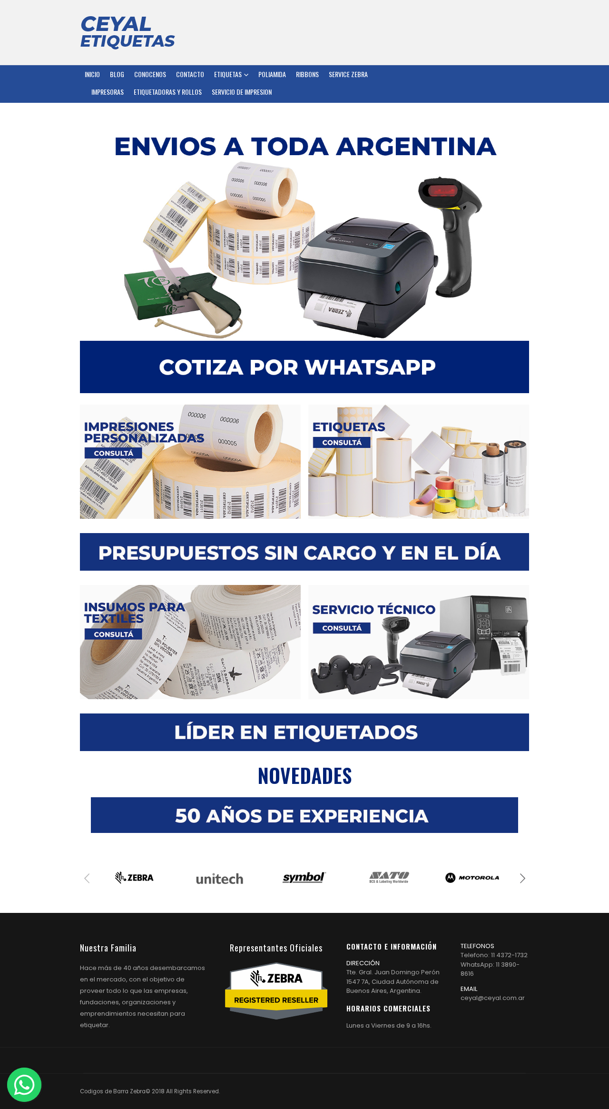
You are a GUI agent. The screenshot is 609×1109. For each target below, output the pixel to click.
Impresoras (107, 92)
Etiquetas (228, 74)
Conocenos (150, 74)
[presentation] (87, 878)
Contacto (190, 74)
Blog (117, 74)
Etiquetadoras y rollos (168, 92)
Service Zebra (348, 74)
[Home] (127, 32)
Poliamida (272, 74)
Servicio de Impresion (242, 92)
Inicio (92, 74)
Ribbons (307, 74)
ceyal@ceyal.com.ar (493, 997)
